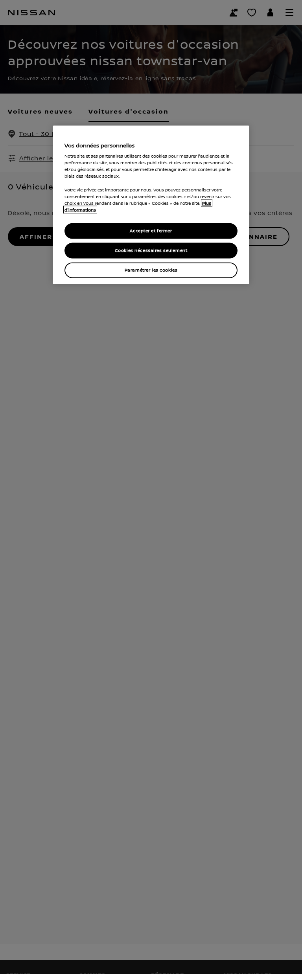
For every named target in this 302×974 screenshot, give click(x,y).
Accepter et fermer (151, 230)
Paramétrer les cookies (151, 269)
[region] (151, 204)
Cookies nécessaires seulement (151, 250)
